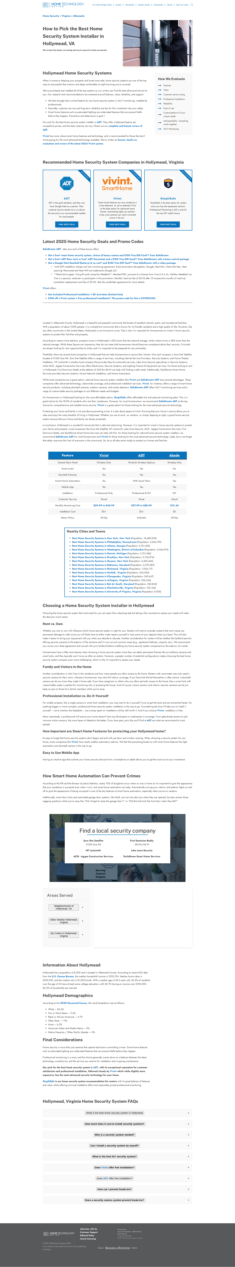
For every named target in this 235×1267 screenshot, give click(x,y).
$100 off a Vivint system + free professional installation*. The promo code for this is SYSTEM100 (101, 298)
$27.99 (135, 505)
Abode (174, 455)
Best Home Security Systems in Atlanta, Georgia (99, 546)
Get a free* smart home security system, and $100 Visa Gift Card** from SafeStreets (108, 255)
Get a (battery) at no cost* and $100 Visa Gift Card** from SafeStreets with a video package (112, 263)
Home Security (51, 16)
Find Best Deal (67, 224)
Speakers (129, 5)
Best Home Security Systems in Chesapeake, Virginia (101, 576)
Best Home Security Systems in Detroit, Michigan (99, 553)
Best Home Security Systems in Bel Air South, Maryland (103, 584)
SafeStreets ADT (52, 249)
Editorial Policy (87, 1235)
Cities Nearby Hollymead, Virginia (64, 921)
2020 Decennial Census (73, 1003)
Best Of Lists (182, 5)
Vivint (46, 288)
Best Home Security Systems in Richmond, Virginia (100, 569)
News (169, 5)
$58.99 (147, 505)
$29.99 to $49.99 (103, 505)
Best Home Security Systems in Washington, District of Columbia (108, 549)
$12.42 (174, 505)
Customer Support (89, 1232)
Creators (158, 5)
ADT (99, 122)
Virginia (66, 16)
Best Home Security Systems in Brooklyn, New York (100, 557)
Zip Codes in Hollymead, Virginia (63, 934)
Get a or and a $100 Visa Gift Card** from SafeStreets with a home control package (118, 259)
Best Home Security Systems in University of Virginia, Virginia (106, 591)
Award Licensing (88, 1238)
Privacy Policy (122, 1229)
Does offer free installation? (114, 1178)
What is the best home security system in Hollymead (114, 1113)
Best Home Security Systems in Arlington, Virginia (100, 580)
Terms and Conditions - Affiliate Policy (130, 1232)
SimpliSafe (120, 397)
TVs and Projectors (102, 5)
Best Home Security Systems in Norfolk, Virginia (99, 572)
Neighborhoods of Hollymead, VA (63, 907)
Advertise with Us (88, 1228)
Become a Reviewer (117, 1248)
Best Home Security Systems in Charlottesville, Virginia (102, 588)
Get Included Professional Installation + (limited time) (85, 294)
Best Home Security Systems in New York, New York (101, 538)
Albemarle (78, 16)
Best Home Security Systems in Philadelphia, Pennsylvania (104, 542)
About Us (101, 1248)
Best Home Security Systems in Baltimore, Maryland (101, 565)
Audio (118, 5)
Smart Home (144, 5)
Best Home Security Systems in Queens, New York (100, 561)
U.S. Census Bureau (63, 976)
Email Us (134, 1248)
